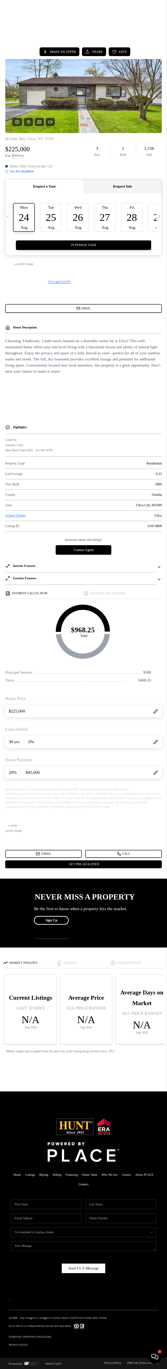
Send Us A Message (83, 1268)
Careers (126, 1174)
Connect (83, 1184)
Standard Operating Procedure (30, 1336)
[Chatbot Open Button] (155, 1357)
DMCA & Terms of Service (142, 1362)
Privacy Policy (18, 1344)
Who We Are (109, 1174)
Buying (43, 1174)
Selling (57, 1174)
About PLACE (144, 1174)
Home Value (89, 1174)
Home (144, 32)
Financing (72, 1174)
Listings (30, 1174)
